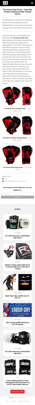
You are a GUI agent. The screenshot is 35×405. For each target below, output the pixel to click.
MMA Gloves (14, 181)
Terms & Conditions (24, 401)
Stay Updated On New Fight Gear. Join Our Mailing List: (17, 189)
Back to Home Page (17, 391)
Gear (5, 179)
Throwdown (22, 181)
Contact (14, 401)
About (7, 401)
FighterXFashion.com (20, 397)
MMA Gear (7, 181)
